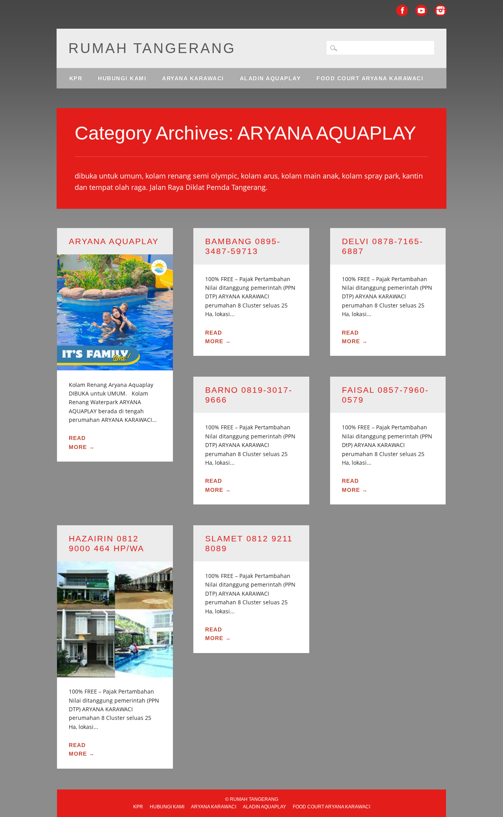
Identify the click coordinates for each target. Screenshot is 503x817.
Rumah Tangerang (152, 48)
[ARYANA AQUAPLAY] (115, 365)
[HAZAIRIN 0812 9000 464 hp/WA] (115, 672)
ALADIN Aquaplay (270, 78)
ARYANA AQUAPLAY (114, 241)
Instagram (440, 10)
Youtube (421, 10)
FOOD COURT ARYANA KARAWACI (369, 78)
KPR (76, 78)
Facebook (402, 10)
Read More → (82, 442)
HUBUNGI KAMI (122, 78)
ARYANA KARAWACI (193, 78)
